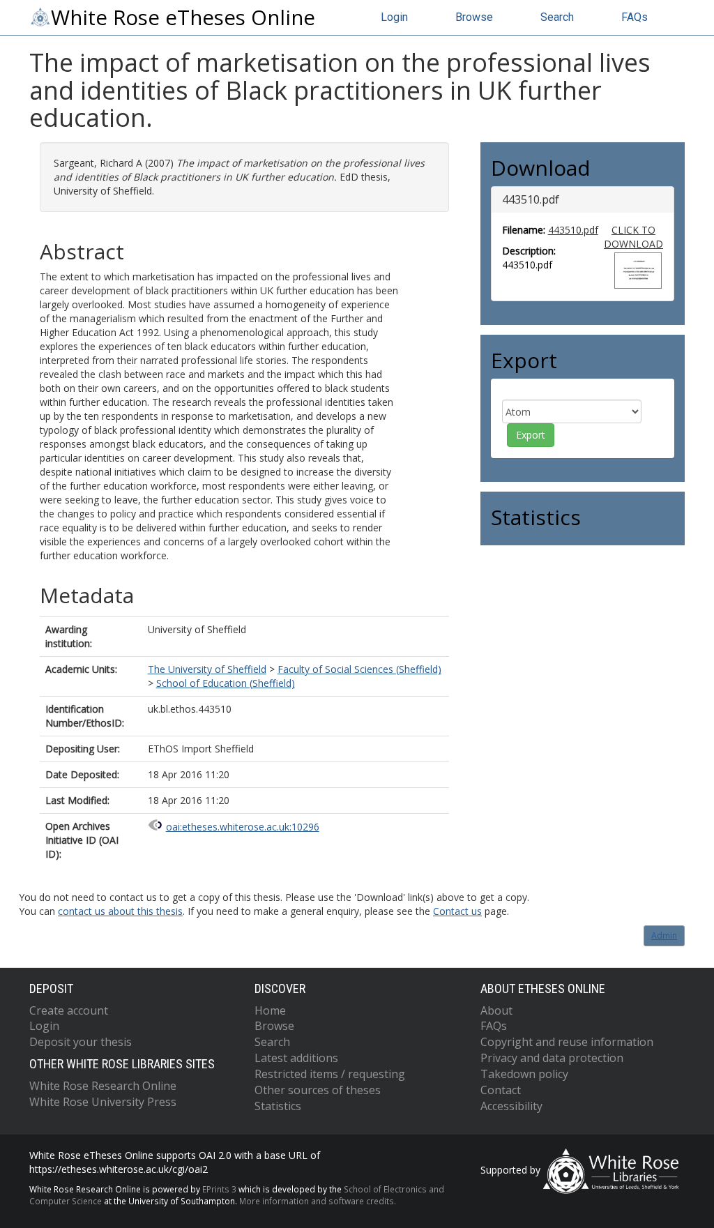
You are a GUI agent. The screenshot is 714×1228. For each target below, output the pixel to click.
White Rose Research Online (102, 1085)
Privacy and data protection (551, 1058)
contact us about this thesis (120, 911)
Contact (500, 1090)
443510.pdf (573, 229)
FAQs (634, 17)
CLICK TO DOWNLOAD (633, 236)
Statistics (278, 1106)
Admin (664, 935)
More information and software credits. (317, 1200)
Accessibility (511, 1106)
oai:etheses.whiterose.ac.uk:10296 (242, 826)
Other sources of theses (318, 1090)
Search (557, 17)
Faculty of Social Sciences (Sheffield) (359, 669)
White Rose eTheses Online (183, 17)
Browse (474, 17)
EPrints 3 (219, 1189)
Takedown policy (524, 1074)
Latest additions (296, 1058)
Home (270, 1010)
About (496, 1010)
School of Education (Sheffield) (225, 683)
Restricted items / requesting (330, 1074)
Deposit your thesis (80, 1041)
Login (394, 17)
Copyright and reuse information (566, 1041)
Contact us (457, 911)
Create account (68, 1010)
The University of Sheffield (207, 669)
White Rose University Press (102, 1101)
